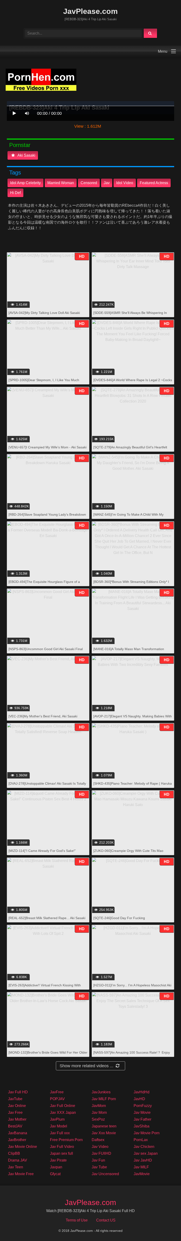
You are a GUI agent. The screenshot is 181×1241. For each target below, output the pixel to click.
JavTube (15, 1099)
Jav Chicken (144, 1147)
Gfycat (55, 1174)
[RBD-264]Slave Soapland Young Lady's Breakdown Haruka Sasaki (47, 517)
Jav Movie (142, 1113)
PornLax (141, 1140)
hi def (15, 193)
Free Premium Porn (66, 1140)
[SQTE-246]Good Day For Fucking (119, 918)
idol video (124, 183)
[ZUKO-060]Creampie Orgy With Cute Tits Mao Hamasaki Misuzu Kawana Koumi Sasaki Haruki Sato (132, 853)
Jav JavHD (143, 1160)
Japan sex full (61, 1153)
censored (89, 183)
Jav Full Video (62, 1147)
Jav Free (15, 1113)
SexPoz (98, 1119)
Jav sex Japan (146, 1153)
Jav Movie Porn (147, 1133)
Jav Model (58, 1126)
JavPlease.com (90, 11)
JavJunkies (101, 1092)
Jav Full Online (62, 1106)
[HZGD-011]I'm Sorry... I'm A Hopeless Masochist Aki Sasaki (132, 987)
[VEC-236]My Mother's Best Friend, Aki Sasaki (42, 716)
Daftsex (98, 1140)
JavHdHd (141, 1092)
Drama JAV (17, 1160)
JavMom (99, 1106)
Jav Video (100, 1147)
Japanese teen (104, 1126)
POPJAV (57, 1099)
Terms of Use (77, 1220)
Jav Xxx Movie (104, 1133)
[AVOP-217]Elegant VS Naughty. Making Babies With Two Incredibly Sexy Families (132, 718)
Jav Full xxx (60, 1133)
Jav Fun (98, 1160)
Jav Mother (17, 1119)
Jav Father (142, 1119)
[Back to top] (165, 1227)
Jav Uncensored (105, 1174)
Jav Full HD (18, 1092)
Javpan (56, 1167)
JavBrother (17, 1140)
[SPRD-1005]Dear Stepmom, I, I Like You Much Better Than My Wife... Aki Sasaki (43, 382)
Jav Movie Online (22, 1147)
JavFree (57, 1092)
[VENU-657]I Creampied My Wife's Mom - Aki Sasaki (47, 447)
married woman (60, 183)
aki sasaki (26, 155)
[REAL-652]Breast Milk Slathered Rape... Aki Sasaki (46, 918)
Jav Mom (99, 1113)
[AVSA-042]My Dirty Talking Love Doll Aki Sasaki (44, 313)
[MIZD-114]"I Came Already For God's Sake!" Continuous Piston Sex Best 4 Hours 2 (42, 853)
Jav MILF (141, 1167)
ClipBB (14, 1153)
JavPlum (57, 1119)
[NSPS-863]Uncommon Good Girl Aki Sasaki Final (45, 649)
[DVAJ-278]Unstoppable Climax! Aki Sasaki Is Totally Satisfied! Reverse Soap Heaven (47, 786)
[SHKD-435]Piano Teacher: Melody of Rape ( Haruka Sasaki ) (132, 786)
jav (107, 183)
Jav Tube (99, 1167)
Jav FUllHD (101, 1153)
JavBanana (17, 1133)
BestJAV (15, 1126)
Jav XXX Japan (63, 1113)
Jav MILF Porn (104, 1099)
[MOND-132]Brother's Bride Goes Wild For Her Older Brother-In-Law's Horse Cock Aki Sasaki (47, 1055)
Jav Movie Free (21, 1174)
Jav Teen (15, 1167)
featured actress (154, 183)
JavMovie (142, 1174)
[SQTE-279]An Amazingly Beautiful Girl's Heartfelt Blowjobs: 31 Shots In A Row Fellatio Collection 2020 (132, 449)
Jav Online (17, 1106)
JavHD (139, 1099)
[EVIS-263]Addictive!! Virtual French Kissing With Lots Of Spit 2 (44, 987)
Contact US (105, 1220)
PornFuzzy (143, 1106)
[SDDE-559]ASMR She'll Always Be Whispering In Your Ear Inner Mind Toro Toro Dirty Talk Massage (130, 315)
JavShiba (141, 1126)
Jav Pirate (58, 1160)
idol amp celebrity (25, 183)
